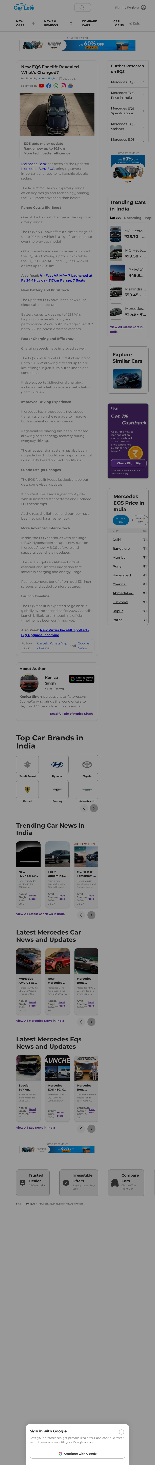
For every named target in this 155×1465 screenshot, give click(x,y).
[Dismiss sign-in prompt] (77, 732)
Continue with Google (80, 1453)
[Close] (121, 1432)
